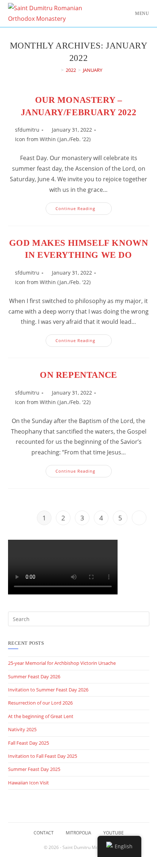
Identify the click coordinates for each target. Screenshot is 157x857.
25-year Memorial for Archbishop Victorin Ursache (62, 663)
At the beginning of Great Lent (40, 716)
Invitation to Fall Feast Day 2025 (42, 756)
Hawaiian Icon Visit (28, 782)
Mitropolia (78, 833)
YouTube (113, 833)
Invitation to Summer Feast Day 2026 (48, 689)
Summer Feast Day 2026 (34, 676)
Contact (44, 833)
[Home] (57, 70)
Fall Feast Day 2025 (28, 743)
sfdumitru (27, 129)
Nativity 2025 (22, 729)
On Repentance (78, 375)
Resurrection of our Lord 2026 (40, 702)
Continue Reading (83, 210)
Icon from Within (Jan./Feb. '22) (53, 139)
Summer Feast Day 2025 (34, 769)
